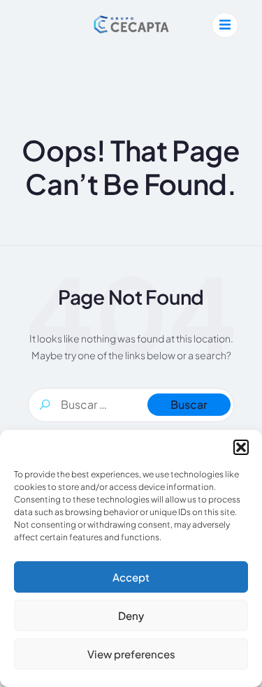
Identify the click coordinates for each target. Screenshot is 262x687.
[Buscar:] (131, 404)
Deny (131, 615)
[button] (241, 447)
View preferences (131, 653)
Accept (131, 577)
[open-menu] (225, 25)
